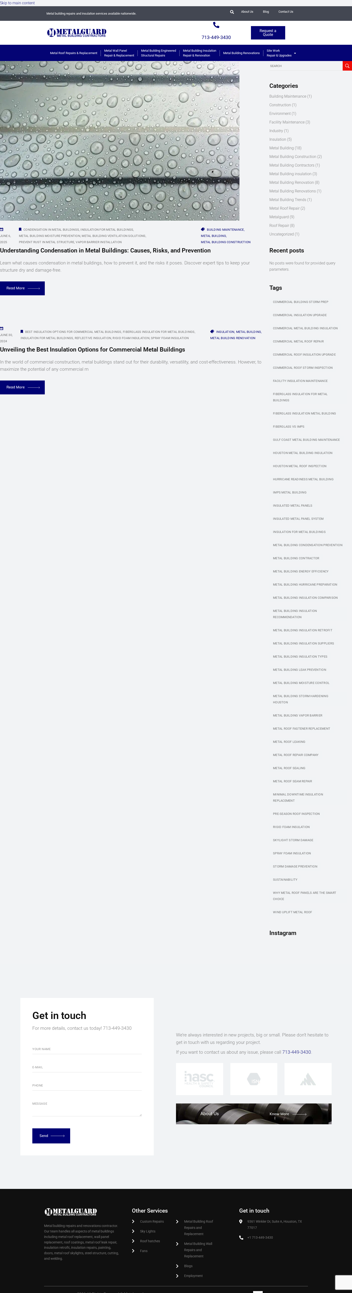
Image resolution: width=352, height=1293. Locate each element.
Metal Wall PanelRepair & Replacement (119, 53)
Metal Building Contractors (291, 165)
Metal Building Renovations (292, 191)
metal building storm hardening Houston (300, 699)
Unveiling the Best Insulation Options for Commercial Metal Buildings (92, 349)
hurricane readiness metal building (303, 479)
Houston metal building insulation (303, 453)
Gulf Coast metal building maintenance (306, 440)
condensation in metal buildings (51, 229)
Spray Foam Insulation (170, 338)
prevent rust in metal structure (46, 242)
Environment (280, 113)
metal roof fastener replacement (301, 728)
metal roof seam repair (292, 781)
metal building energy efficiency (301, 571)
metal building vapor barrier (297, 715)
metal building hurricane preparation (305, 584)
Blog (266, 11)
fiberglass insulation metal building (304, 413)
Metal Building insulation (290, 174)
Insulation (225, 332)
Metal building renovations (241, 53)
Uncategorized (281, 234)
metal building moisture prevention (49, 236)
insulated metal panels (292, 505)
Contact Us (285, 11)
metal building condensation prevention (307, 545)
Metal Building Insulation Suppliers (303, 643)
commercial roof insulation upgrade (304, 354)
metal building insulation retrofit (302, 630)
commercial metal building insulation (305, 328)
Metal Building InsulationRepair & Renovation (199, 53)
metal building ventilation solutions (113, 236)
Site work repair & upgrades (279, 53)
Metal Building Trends (287, 199)
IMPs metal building (290, 492)
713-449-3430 (216, 37)
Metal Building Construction (225, 242)
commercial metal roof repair (298, 341)
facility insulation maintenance (300, 381)
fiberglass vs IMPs (289, 426)
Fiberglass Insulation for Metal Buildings (159, 332)
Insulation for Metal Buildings (106, 229)
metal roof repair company (296, 755)
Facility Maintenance (287, 122)
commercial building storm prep (300, 302)
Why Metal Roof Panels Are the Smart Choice (304, 896)
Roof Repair (279, 225)
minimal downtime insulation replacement (298, 797)
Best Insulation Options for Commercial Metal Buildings (73, 332)
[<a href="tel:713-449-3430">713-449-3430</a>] (216, 25)
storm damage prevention (295, 866)
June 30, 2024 (6, 338)
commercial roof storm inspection (303, 367)
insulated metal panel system (298, 519)
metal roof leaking (289, 742)
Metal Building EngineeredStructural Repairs (158, 53)
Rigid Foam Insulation (131, 338)
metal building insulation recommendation (295, 614)
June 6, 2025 (5, 239)
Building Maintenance (225, 229)
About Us (247, 11)
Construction (280, 105)
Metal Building (213, 236)
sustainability (285, 879)
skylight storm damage (293, 840)
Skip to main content (17, 3)
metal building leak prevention (299, 670)
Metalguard (279, 217)
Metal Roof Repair (284, 208)
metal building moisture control (301, 683)
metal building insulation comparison (305, 597)
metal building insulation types (300, 656)
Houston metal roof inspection (300, 466)
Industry (276, 131)
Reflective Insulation (93, 338)
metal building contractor (296, 558)
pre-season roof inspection (296, 814)
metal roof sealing (289, 768)
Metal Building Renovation (232, 338)
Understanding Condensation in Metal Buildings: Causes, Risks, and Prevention (105, 250)
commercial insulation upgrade (300, 315)
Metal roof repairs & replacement (73, 53)
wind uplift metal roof (292, 912)
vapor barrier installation (99, 242)
